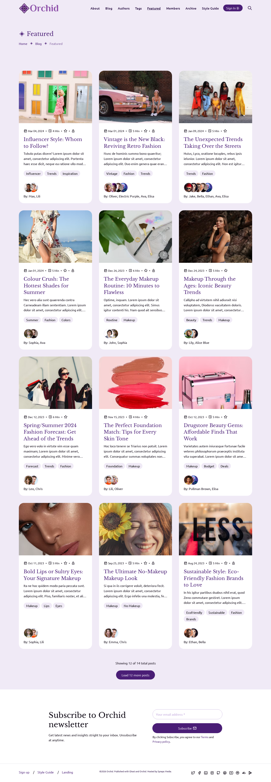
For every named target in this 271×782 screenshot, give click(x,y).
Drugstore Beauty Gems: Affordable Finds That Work (213, 432)
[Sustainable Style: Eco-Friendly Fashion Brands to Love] (215, 529)
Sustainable (217, 612)
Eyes (59, 606)
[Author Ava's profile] (33, 334)
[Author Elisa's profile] (123, 187)
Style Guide (210, 8)
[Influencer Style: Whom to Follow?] (55, 97)
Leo (31, 489)
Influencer (33, 173)
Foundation (114, 466)
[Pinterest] (225, 773)
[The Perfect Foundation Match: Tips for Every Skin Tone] (135, 383)
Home (23, 43)
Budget (209, 466)
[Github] (218, 773)
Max (32, 196)
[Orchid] (39, 8)
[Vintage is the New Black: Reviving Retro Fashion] (135, 97)
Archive (190, 8)
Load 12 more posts (135, 675)
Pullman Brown (199, 489)
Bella (200, 196)
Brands (191, 619)
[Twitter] (193, 773)
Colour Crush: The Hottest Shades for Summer (46, 285)
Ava (143, 196)
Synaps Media (164, 771)
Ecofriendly (194, 612)
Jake (192, 196)
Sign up (24, 772)
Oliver (113, 196)
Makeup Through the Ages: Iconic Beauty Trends (210, 285)
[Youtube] (231, 773)
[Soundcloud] (244, 773)
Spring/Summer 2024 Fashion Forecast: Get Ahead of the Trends (50, 432)
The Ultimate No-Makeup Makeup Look (135, 575)
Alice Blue (202, 342)
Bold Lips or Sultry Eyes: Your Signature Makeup (53, 575)
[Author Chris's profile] (33, 480)
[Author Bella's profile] (193, 633)
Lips (46, 606)
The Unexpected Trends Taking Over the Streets (213, 142)
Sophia (33, 342)
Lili (38, 196)
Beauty (191, 320)
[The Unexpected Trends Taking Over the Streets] (215, 97)
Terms (205, 737)
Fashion (129, 173)
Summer (32, 320)
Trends (52, 173)
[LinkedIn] (206, 773)
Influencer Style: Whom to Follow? (53, 142)
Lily (191, 342)
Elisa (151, 196)
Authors (124, 8)
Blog (108, 8)
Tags (138, 8)
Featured (154, 8)
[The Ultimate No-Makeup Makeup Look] (135, 529)
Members (173, 8)
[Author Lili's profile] (33, 187)
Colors (66, 320)
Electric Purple (129, 196)
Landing (67, 772)
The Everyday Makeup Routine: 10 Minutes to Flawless (132, 285)
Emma (113, 642)
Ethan (210, 196)
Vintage (111, 173)
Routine (111, 320)
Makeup (129, 320)
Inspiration (70, 173)
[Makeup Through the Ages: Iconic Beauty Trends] (215, 236)
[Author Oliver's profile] (113, 480)
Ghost (132, 771)
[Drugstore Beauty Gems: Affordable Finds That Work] (215, 383)
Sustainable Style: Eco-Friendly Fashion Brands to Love (213, 578)
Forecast (32, 466)
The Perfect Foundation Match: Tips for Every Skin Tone (133, 432)
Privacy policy (161, 741)
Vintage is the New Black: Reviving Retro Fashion (134, 142)
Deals (224, 466)
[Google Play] (250, 773)
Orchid (110, 771)
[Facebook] (199, 773)
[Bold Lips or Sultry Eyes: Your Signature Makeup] (55, 529)
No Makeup (132, 606)
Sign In (231, 8)
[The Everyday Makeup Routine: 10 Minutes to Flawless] (135, 236)
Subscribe (185, 728)
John (112, 342)
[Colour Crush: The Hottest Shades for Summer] (55, 236)
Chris (39, 489)
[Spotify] (237, 773)
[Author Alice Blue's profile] (193, 334)
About (95, 8)
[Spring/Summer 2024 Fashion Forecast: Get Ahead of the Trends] (55, 383)
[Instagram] (212, 773)
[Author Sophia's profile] (113, 334)
